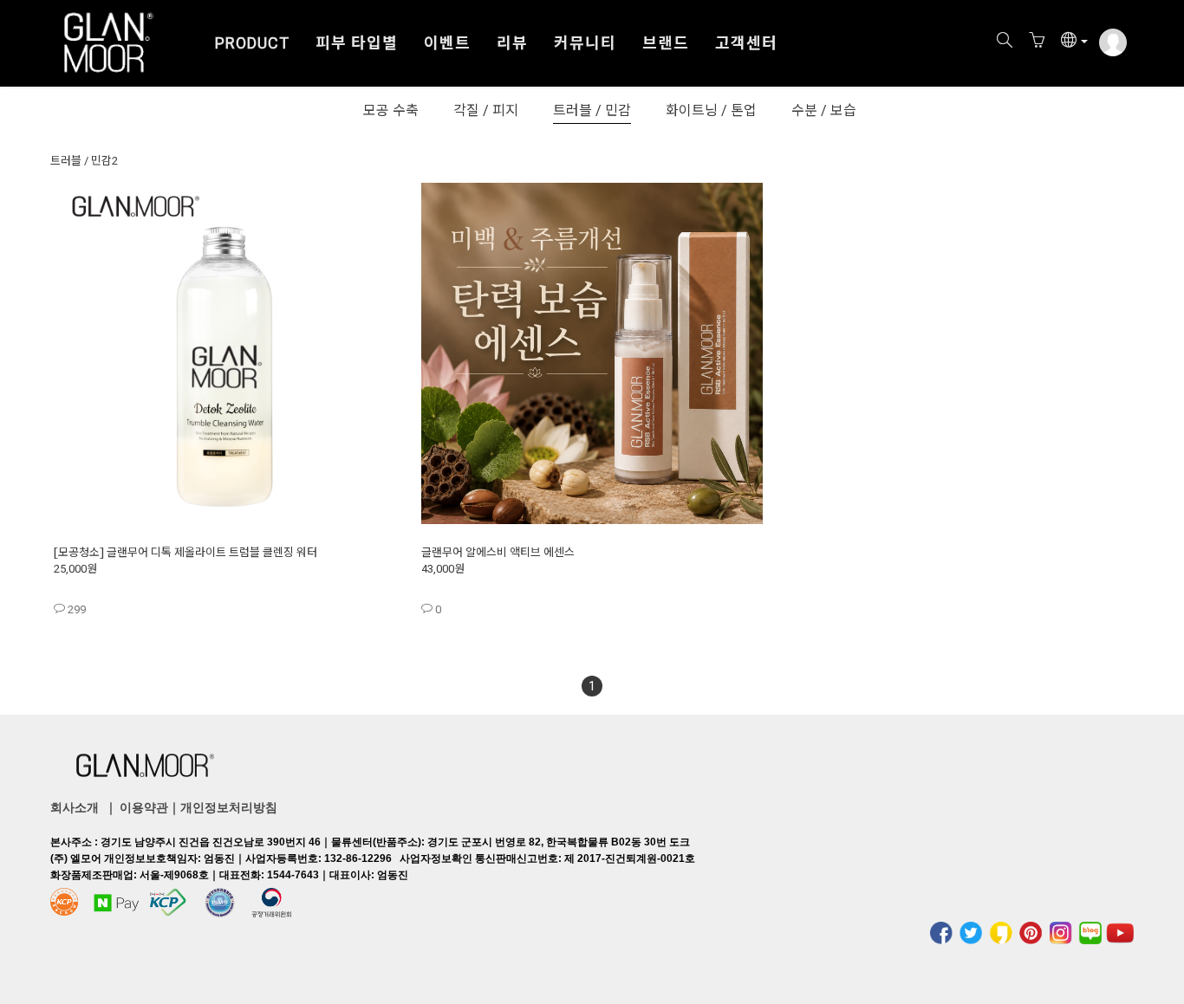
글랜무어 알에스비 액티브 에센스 (498, 553)
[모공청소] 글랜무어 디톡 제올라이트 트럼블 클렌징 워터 (185, 553)
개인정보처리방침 (228, 807)
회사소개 (74, 807)
